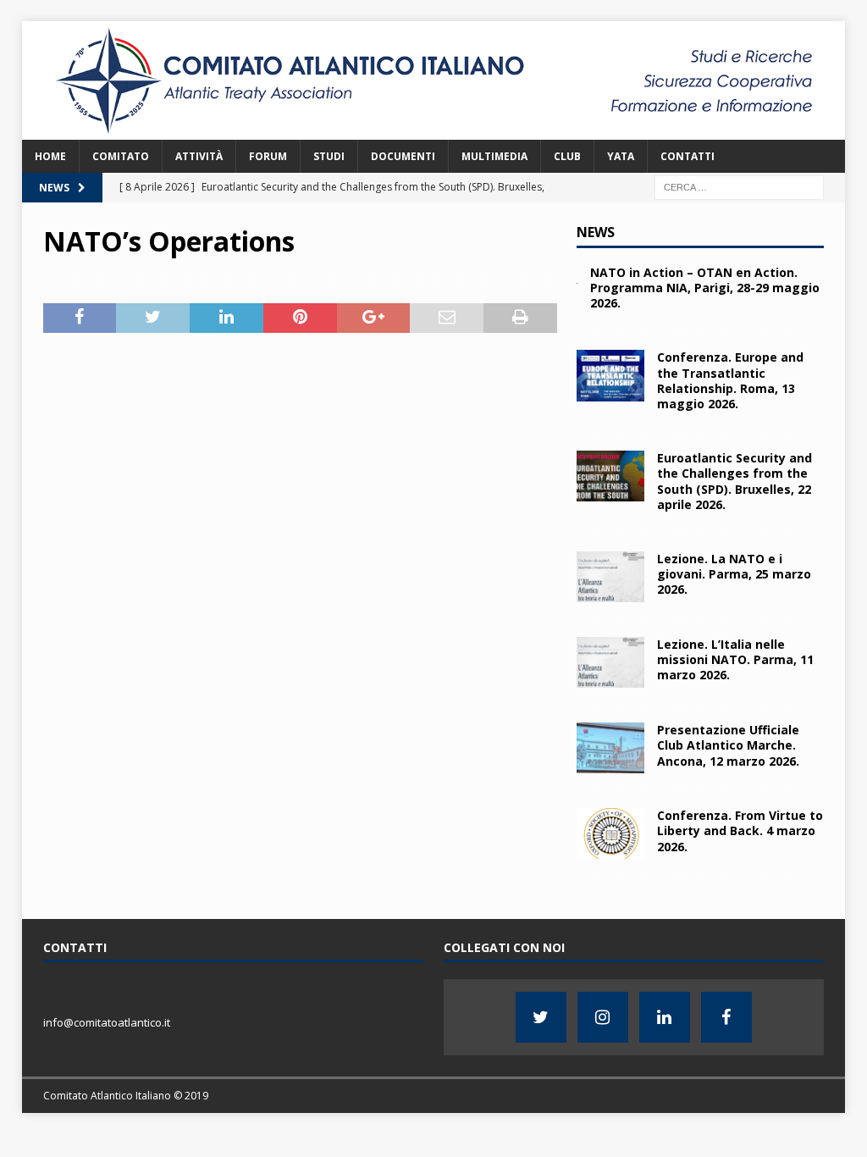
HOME (50, 156)
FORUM (268, 156)
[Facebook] (726, 1017)
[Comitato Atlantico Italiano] (434, 129)
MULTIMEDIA (494, 156)
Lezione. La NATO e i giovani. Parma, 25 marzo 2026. (734, 574)
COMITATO (120, 156)
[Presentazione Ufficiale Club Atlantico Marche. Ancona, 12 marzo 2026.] (610, 747)
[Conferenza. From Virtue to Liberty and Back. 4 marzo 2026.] (610, 833)
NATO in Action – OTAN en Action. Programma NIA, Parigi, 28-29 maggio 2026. (705, 287)
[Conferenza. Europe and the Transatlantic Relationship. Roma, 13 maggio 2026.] (610, 375)
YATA (620, 156)
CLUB (567, 156)
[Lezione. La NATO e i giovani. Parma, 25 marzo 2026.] (610, 576)
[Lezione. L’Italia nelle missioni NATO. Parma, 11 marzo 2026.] (610, 662)
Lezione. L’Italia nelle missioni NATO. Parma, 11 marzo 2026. (735, 659)
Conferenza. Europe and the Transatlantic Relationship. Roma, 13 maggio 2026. (730, 380)
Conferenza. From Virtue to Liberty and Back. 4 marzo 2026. (740, 830)
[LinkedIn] (664, 1017)
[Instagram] (602, 1017)
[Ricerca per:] (739, 186)
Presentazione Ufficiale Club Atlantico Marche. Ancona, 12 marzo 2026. (728, 745)
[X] (541, 1017)
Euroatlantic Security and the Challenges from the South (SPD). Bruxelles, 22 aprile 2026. (734, 481)
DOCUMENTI (403, 156)
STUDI (329, 156)
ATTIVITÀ (199, 156)
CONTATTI (687, 156)
